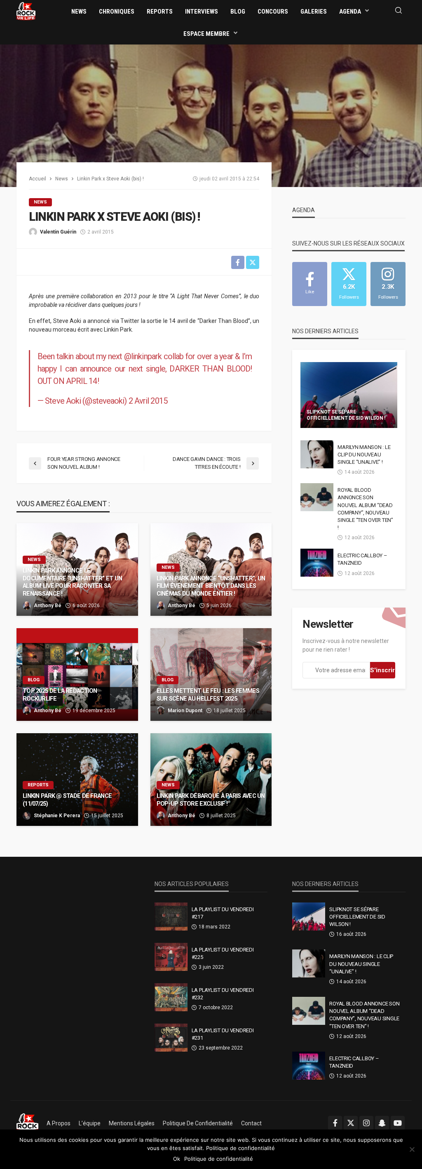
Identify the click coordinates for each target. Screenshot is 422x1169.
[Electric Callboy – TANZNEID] (316, 563)
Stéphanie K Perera (57, 815)
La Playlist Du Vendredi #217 (223, 913)
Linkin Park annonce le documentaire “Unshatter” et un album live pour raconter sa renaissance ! (72, 582)
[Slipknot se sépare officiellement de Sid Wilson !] (348, 395)
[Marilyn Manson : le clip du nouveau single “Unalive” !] (316, 454)
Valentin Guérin (58, 232)
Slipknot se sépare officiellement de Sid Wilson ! (346, 415)
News (79, 11)
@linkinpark (143, 356)
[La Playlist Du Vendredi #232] (171, 997)
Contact (251, 1123)
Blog (237, 11)
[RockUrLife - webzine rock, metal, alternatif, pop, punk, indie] (25, 10)
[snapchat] (382, 1123)
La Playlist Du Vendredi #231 (223, 1034)
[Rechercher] (399, 11)
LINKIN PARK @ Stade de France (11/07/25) (67, 800)
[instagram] (366, 1123)
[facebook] (335, 1123)
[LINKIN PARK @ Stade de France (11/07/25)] (77, 779)
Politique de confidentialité (198, 1123)
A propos (58, 1123)
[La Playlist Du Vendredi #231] (171, 1038)
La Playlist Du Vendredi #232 (223, 994)
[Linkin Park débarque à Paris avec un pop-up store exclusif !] (211, 779)
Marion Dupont (185, 710)
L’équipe (90, 1123)
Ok (176, 1158)
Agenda (350, 11)
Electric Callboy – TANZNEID (362, 559)
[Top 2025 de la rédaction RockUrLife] (77, 674)
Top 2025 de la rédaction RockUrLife (60, 694)
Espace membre (206, 33)
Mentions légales (132, 1123)
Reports (160, 11)
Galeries (313, 11)
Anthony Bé (47, 605)
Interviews (201, 11)
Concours (273, 11)
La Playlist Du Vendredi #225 (223, 953)
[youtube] (398, 1123)
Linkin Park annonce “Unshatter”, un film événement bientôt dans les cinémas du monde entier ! (211, 586)
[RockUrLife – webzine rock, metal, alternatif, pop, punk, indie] (27, 1123)
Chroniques (116, 11)
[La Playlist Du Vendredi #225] (171, 957)
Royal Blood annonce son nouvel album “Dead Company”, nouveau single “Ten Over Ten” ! (365, 509)
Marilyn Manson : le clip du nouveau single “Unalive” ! (364, 454)
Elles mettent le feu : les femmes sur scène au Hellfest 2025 (208, 694)
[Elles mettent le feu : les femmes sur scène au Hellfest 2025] (211, 674)
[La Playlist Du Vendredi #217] (171, 916)
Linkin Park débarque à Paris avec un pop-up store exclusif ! (211, 800)
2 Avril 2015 (148, 401)
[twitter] (351, 1123)
